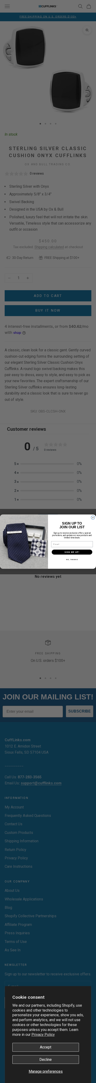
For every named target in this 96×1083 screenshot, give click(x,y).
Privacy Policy (43, 1034)
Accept (45, 1047)
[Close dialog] (93, 517)
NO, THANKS (72, 559)
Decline (45, 1059)
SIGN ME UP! (72, 552)
